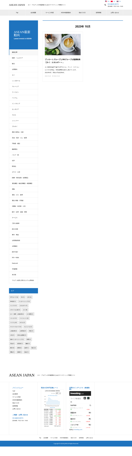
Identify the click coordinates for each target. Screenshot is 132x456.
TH (120, 1)
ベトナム (14, 98)
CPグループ (14, 297)
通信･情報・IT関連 (17, 200)
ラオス (14, 115)
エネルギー (23, 305)
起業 (26, 348)
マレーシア (15, 86)
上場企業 (13, 331)
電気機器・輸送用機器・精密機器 (22, 183)
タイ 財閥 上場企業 (17, 314)
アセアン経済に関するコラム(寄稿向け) (23, 281)
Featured (15, 263)
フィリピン (15, 92)
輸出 (34, 348)
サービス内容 (50, 12)
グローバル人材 (15, 310)
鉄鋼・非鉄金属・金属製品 (20, 178)
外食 (31, 331)
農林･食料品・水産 (17, 132)
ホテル (22, 322)
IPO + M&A (15, 257)
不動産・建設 (16, 143)
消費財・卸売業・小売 (19, 206)
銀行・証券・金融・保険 (19, 212)
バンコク (13, 318)
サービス (14, 217)
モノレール (28, 326)
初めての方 (82, 12)
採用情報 (98, 12)
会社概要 (33, 12)
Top (17, 12)
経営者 (20, 343)
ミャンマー (15, 121)
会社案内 (15, 394)
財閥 (19, 348)
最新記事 (14, 52)
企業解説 (14, 246)
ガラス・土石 (16, 172)
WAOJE (13, 301)
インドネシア (16, 103)
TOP (13, 391)
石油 (12, 343)
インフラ (13, 305)
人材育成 (23, 331)
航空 (12, 348)
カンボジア (15, 109)
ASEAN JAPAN (17, 5)
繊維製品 (14, 149)
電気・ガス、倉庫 (17, 195)
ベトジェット (24, 318)
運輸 (13, 189)
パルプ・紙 (15, 155)
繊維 (28, 343)
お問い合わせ (115, 12)
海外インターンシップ (17, 339)
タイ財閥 (30, 314)
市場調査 (14, 269)
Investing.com (78, 429)
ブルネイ (14, 126)
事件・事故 (15, 235)
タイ (13, 75)
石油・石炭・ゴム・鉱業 (19, 138)
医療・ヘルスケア (17, 58)
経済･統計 (15, 252)
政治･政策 (15, 229)
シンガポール (16, 81)
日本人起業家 (21, 335)
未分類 (14, 275)
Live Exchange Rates (52, 391)
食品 (26, 352)
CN (114, 1)
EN (109, 1)
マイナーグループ (15, 326)
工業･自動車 (15, 223)
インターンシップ (24, 301)
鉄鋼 (19, 352)
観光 (13, 63)
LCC (29, 297)
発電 (29, 339)
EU (22, 297)
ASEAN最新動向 (66, 12)
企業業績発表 (16, 240)
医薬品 (14, 166)
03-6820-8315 (113, 4)
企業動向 (14, 69)
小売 (12, 335)
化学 (13, 160)
